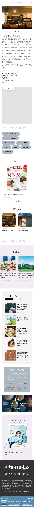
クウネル (29, 494)
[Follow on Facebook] (10, 474)
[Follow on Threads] (28, 474)
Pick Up (17, 252)
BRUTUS (8, 494)
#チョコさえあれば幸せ (10, 138)
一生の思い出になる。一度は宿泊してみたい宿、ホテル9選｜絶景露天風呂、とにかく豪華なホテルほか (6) (20, 501)
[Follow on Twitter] (15, 474)
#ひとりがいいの (9, 142)
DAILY (9, 299)
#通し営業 (25, 147)
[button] (15, 31)
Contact (8, 488)
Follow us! (17, 408)
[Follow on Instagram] (6, 474)
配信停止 (26, 383)
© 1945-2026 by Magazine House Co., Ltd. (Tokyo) (17, 491)
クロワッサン (20, 494)
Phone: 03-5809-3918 (9, 75)
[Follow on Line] (23, 474)
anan (4, 494)
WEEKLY (17, 299)
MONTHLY (24, 299)
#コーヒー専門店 (23, 142)
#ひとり (6, 147)
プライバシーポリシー (22, 387)
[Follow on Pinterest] (19, 474)
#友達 (15, 147)
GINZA (25, 494)
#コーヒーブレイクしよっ (11, 133)
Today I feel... (8, 498)
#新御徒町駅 (8, 151)
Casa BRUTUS (13, 494)
